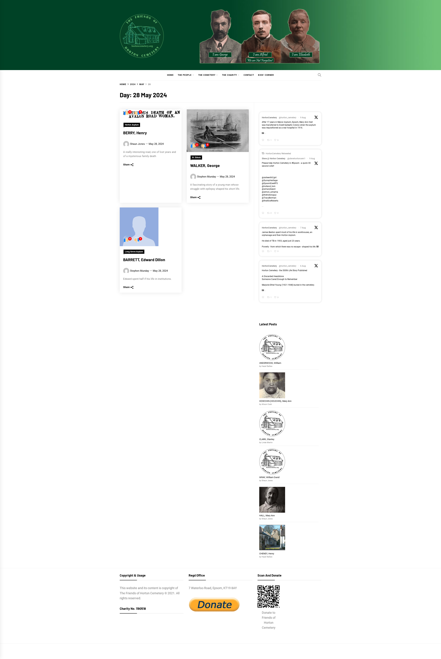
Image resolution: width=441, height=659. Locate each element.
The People (185, 75)
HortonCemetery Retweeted (278, 153)
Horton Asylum (132, 125)
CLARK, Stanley (266, 439)
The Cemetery (206, 75)
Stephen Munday (206, 176)
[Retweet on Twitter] (263, 153)
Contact (249, 75)
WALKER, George (205, 165)
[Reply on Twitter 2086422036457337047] (263, 213)
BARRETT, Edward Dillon (144, 259)
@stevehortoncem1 (296, 158)
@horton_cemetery (287, 117)
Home (170, 75)
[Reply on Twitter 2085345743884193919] (263, 298)
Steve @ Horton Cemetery (273, 158)
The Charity (229, 75)
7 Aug (303, 228)
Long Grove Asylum (134, 251)
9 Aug (303, 117)
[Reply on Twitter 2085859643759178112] (263, 252)
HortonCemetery (269, 117)
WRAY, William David (269, 477)
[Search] (319, 75)
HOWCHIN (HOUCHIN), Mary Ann (275, 401)
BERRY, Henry (135, 132)
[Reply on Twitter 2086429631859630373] (263, 140)
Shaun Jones (137, 143)
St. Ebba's (196, 157)
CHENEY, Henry (267, 553)
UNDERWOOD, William (270, 363)
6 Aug (303, 266)
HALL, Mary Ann (267, 515)
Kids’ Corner (266, 75)
